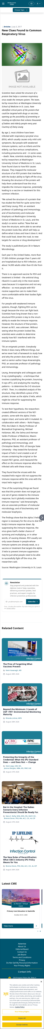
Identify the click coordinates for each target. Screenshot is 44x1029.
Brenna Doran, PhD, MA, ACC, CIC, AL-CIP (19, 818)
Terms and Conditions (22, 957)
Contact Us (22, 952)
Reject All (21, 1018)
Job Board (22, 954)
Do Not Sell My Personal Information (22, 963)
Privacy (22, 960)
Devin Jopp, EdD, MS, (13, 766)
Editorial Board (22, 949)
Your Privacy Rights (22, 965)
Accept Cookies (22, 1025)
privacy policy (11, 608)
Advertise (22, 943)
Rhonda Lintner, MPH (14, 718)
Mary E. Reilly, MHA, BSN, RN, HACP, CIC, (21, 816)
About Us (22, 946)
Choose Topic (19, 10)
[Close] (41, 981)
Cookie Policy (19, 1007)
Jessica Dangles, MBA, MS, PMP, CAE (17, 768)
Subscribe (31, 602)
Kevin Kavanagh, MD (13, 670)
